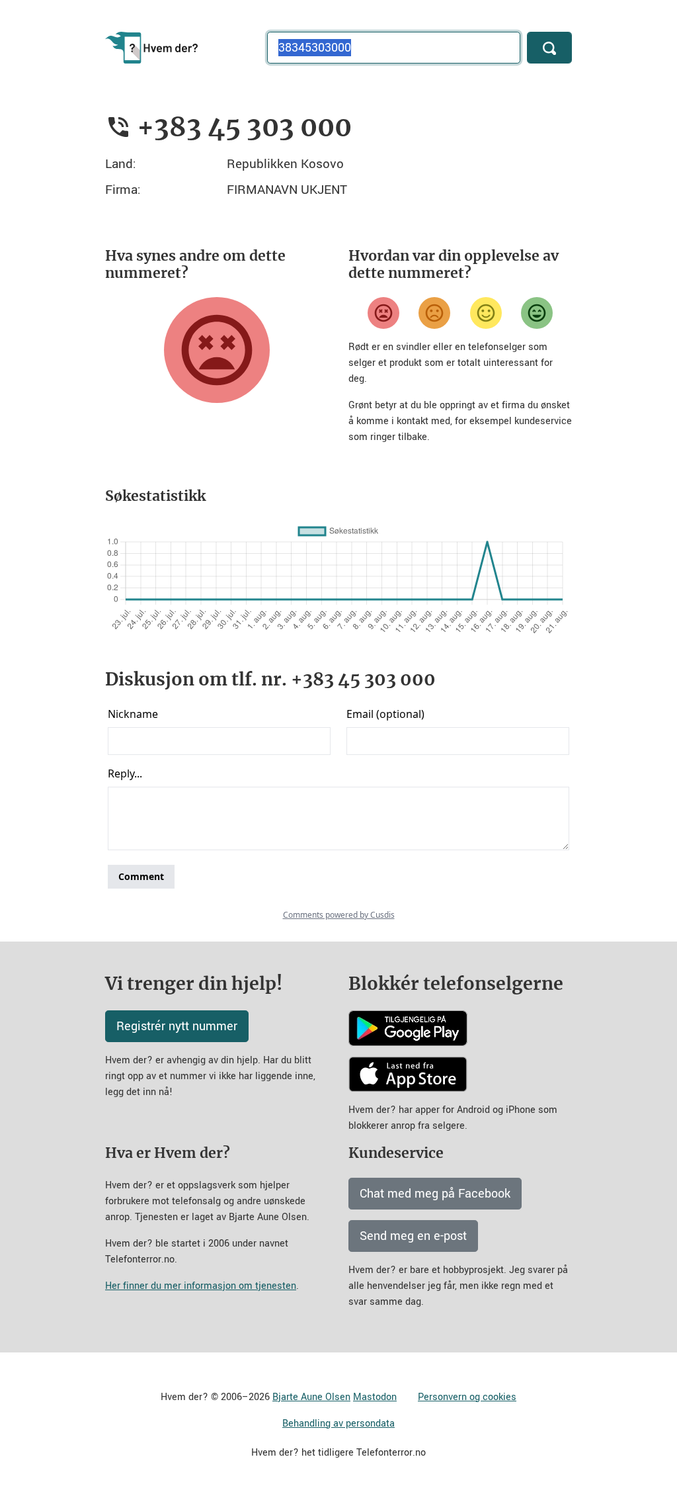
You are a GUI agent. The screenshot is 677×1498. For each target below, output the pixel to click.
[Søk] (549, 48)
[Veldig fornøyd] (537, 313)
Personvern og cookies (467, 1397)
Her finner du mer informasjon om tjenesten (200, 1286)
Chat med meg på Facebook (435, 1193)
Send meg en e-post (413, 1236)
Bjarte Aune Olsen (311, 1397)
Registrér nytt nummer (176, 1026)
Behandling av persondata (338, 1424)
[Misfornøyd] (434, 313)
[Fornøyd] (486, 313)
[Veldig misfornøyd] (383, 313)
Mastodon (375, 1397)
